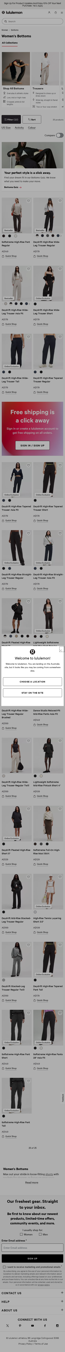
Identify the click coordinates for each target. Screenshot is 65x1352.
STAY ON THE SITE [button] (32, 692)
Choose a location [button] (32, 681)
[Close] (62, 649)
